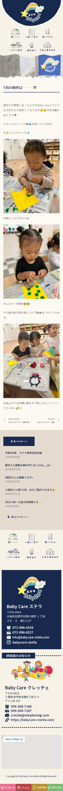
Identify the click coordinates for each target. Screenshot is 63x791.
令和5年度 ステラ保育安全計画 (23, 452)
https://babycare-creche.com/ (33, 719)
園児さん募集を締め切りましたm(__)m (27, 465)
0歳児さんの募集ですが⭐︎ (19, 477)
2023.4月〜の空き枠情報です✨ (23, 502)
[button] (19, 441)
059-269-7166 (21, 706)
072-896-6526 (22, 627)
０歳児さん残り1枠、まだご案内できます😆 (30, 489)
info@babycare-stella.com (30, 637)
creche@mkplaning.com (30, 715)
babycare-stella (24, 642)
